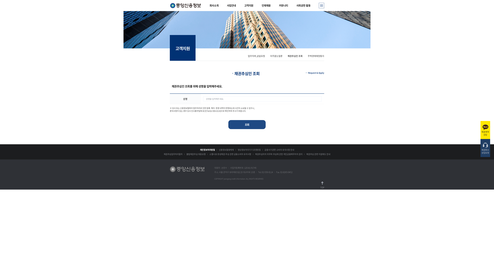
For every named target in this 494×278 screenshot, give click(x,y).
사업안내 (231, 5)
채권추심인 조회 (295, 56)
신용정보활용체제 (226, 149)
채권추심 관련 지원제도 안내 (318, 154)
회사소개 (214, 5)
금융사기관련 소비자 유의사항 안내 (279, 149)
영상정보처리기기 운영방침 (249, 149)
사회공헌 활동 (303, 5)
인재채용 (266, 5)
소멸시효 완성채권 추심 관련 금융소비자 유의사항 (230, 154)
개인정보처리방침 (207, 149)
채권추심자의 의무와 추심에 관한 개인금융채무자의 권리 (278, 154)
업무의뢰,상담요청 (256, 56)
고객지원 (248, 5)
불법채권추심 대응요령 (196, 154)
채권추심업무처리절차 (173, 154)
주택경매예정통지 (316, 56)
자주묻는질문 (276, 56)
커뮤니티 (283, 5)
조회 (247, 125)
